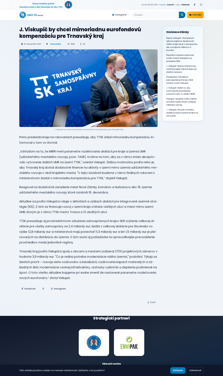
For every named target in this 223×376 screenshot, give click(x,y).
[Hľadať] (182, 15)
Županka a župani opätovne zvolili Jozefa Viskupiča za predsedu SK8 (180, 58)
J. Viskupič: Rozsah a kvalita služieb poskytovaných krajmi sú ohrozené (182, 112)
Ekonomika (55, 44)
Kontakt (197, 14)
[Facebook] (194, 4)
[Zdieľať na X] (43, 288)
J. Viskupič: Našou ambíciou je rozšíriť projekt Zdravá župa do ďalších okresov (181, 69)
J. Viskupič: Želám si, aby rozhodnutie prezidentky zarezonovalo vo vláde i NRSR (180, 91)
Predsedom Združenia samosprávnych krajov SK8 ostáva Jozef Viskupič (179, 80)
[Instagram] (201, 4)
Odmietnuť (195, 370)
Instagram (60, 288)
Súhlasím (178, 370)
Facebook (29, 288)
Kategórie (120, 14)
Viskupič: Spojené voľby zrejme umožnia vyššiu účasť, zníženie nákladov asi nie (181, 101)
